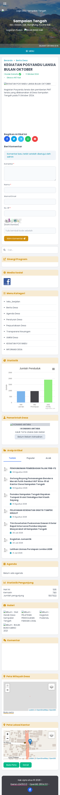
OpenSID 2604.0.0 (39, 784)
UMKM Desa (12, 337)
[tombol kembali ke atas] (54, 789)
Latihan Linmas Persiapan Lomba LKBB (31, 549)
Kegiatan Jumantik (20, 539)
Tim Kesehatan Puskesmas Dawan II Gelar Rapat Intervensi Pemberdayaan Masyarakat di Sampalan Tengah (33, 526)
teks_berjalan (13, 301)
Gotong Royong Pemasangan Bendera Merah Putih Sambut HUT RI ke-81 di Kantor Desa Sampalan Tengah (31, 481)
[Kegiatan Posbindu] (9, 34)
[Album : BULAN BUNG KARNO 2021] (11, 627)
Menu (31, 51)
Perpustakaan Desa (16, 325)
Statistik (12, 360)
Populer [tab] (31, 458)
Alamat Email (10, 196)
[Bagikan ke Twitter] (14, 139)
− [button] (7, 690)
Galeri (11, 605)
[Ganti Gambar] (11, 224)
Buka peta (8, 712)
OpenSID (52, 710)
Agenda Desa (13, 313)
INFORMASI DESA (14, 349)
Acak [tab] (48, 458)
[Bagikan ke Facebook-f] (7, 139)
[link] (30, 100)
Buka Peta (11, 764)
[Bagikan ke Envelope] (35, 139)
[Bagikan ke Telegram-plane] (21, 139)
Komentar (9, 164)
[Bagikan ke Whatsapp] (28, 139)
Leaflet (31, 710)
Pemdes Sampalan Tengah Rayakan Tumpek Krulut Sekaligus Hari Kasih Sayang (30, 497)
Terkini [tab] (12, 458)
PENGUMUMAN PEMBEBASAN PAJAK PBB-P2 (33, 468)
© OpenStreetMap (41, 710)
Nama (7, 184)
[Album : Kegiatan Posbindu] (48, 616)
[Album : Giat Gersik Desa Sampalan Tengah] (11, 616)
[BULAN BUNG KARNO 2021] (30, 34)
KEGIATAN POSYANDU (16, 343)
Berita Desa (22, 60)
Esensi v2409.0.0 (19, 784)
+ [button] (7, 685)
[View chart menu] (53, 369)
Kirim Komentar (15, 238)
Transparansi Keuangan (18, 331)
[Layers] (51, 686)
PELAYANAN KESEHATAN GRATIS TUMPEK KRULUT (31, 512)
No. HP (7, 208)
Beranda (8, 60)
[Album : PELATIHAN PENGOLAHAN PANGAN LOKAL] (30, 616)
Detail (26, 764)
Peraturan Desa (14, 319)
